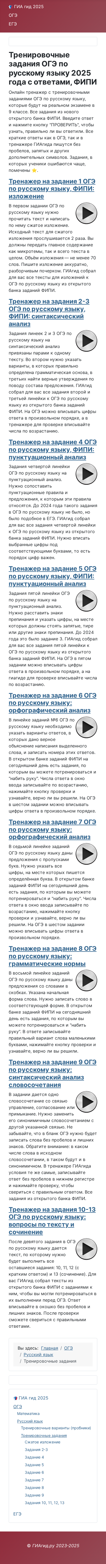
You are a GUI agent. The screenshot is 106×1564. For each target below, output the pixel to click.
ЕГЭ (13, 24)
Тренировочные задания (44, 1435)
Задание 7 (34, 1480)
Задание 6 (34, 1472)
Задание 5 (34, 1464)
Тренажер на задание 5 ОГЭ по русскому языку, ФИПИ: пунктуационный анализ (52, 576)
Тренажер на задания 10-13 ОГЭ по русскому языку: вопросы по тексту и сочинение (52, 1221)
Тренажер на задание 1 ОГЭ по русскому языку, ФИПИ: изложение (52, 189)
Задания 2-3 (36, 1449)
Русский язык (30, 1421)
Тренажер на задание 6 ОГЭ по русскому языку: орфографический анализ (52, 703)
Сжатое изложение (42, 1442)
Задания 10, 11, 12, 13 (44, 1502)
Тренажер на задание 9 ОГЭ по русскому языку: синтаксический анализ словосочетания (52, 1073)
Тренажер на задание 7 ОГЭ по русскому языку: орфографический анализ (52, 829)
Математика (28, 1413)
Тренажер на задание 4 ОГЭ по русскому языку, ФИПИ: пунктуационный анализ (53, 449)
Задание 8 (34, 1487)
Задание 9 (34, 1495)
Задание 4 (34, 1457)
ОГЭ (13, 15)
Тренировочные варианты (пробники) (56, 1428)
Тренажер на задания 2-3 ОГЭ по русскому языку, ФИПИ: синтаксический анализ (49, 313)
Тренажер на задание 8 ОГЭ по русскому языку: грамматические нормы (52, 956)
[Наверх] (96, 1554)
